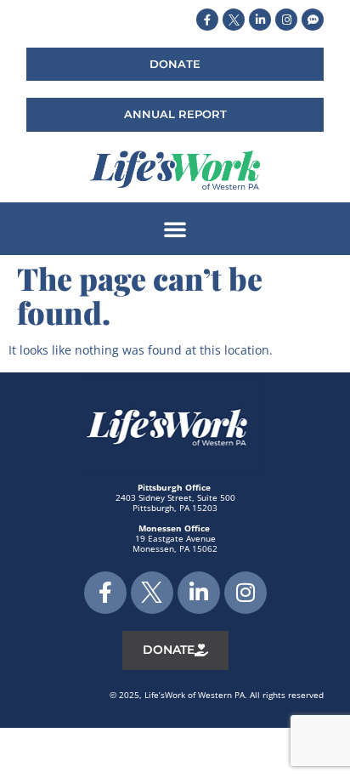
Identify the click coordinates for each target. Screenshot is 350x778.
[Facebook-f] (207, 20)
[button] (175, 229)
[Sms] (313, 20)
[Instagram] (286, 20)
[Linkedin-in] (260, 20)
